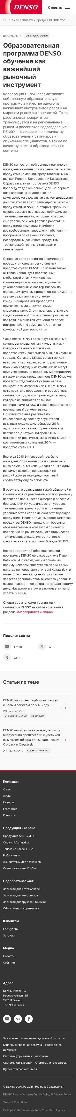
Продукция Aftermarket (18, 836)
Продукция (37, 715)
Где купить (10, 929)
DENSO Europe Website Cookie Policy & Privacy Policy (37, 1094)
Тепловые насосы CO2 (18, 849)
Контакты (9, 815)
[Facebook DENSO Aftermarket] (29, 1019)
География (10, 809)
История (9, 802)
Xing (17, 657)
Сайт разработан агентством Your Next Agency (34, 1110)
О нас (7, 789)
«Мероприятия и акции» (34, 612)
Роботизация (11, 855)
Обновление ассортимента (21, 908)
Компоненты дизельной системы (43, 1038)
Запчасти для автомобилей (21, 889)
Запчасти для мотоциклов (20, 895)
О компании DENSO (37, 35)
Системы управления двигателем (25, 1056)
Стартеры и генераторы (51, 1062)
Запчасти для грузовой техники (24, 902)
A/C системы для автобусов (22, 862)
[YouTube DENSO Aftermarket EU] (7, 1019)
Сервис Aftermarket (16, 842)
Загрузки (9, 935)
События (9, 962)
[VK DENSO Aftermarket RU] (18, 1019)
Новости (8, 956)
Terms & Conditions (15, 1102)
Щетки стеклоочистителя (20, 1069)
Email (18, 646)
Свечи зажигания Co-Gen (20, 868)
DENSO (21, 7)
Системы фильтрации (17, 1062)
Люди (7, 796)
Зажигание (10, 1038)
